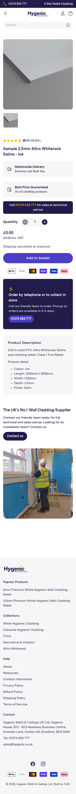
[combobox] (37, 25)
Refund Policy (13, 692)
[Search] (68, 25)
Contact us (15, 436)
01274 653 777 (18, 4)
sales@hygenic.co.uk (18, 744)
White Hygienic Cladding (21, 623)
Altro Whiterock (14, 648)
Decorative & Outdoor (19, 642)
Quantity (10, 222)
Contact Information (17, 679)
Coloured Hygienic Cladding (23, 630)
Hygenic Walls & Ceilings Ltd (34, 784)
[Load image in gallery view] (11, 120)
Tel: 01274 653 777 (16, 738)
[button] (70, 13)
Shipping (9, 246)
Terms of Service (15, 704)
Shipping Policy (14, 698)
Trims (7, 636)
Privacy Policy (13, 685)
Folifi (67, 784)
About (7, 666)
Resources (10, 673)
